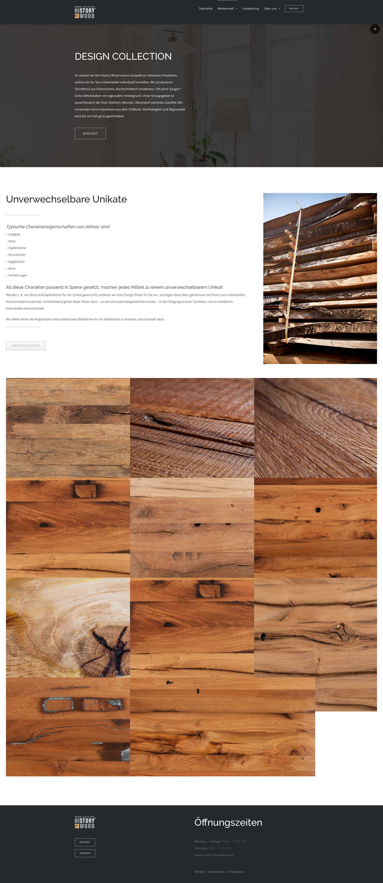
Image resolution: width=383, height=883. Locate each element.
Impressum (236, 872)
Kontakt (199, 872)
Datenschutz (216, 872)
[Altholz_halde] (320, 196)
